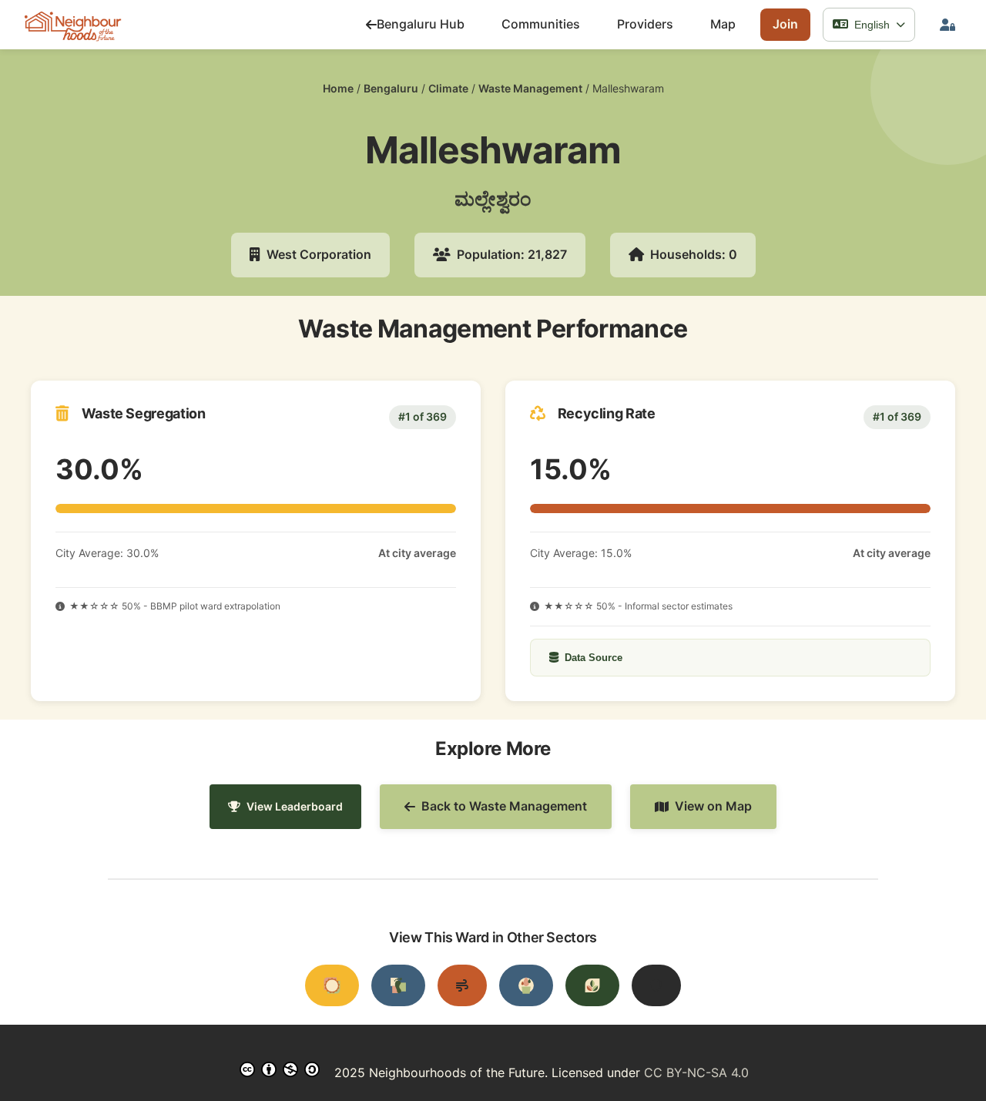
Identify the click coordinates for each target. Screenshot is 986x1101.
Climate (448, 88)
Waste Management (530, 88)
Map (723, 24)
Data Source (593, 657)
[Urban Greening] (592, 985)
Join (785, 24)
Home (338, 88)
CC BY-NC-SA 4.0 (696, 1072)
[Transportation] (398, 985)
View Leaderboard (294, 806)
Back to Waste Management (504, 806)
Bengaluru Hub (420, 24)
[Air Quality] (462, 985)
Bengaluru (391, 88)
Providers (645, 24)
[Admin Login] (947, 25)
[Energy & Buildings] (332, 985)
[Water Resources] (526, 985)
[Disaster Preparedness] (656, 985)
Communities (540, 24)
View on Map (713, 806)
